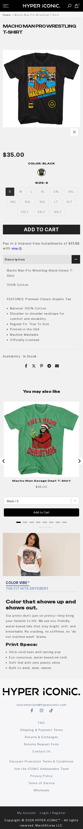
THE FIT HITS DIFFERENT (27, 588)
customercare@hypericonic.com (42, 705)
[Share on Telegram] (49, 366)
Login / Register (53, 813)
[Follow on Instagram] (41, 710)
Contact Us (41, 751)
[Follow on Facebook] (32, 710)
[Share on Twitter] (34, 366)
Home (7, 15)
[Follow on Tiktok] (51, 710)
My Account (26, 813)
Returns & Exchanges (41, 737)
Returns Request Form (41, 744)
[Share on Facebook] (26, 366)
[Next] (79, 461)
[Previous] (4, 461)
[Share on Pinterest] (41, 366)
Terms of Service (41, 783)
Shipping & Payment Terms (41, 730)
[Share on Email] (57, 366)
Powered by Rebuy (41, 527)
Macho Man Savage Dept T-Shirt (41, 480)
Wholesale (41, 790)
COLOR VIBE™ (18, 583)
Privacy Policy (41, 776)
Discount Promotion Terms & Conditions (41, 761)
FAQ (41, 723)
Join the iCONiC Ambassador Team (41, 769)
